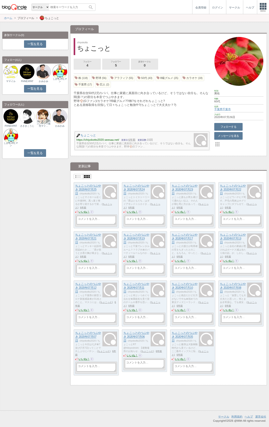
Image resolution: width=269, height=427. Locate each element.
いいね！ (84, 211)
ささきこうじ (27, 126)
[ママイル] (10, 71)
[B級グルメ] (168, 78)
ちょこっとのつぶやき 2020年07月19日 (136, 238)
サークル (223, 416)
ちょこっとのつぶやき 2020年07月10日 (185, 287)
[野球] (99, 78)
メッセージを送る (228, 135)
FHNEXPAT (27, 81)
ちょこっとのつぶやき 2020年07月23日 (185, 189)
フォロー (87, 63)
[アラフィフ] (122, 78)
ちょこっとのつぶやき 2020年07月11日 (136, 287)
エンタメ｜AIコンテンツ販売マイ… (43, 123)
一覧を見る (35, 44)
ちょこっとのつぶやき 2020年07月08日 (233, 287)
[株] (81, 78)
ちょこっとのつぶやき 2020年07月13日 (233, 238)
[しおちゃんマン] (59, 71)
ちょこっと (106, 302)
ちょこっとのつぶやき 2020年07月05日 (185, 336)
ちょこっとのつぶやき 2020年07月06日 (136, 336)
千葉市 (227, 109)
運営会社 (260, 416)
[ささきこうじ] (26, 116)
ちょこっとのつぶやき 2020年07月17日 (185, 238)
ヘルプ (249, 416)
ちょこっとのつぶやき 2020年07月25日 (88, 189)
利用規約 (236, 416)
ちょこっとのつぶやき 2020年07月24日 (136, 189)
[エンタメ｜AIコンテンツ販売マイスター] (43, 116)
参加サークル (144, 63)
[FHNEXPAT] (26, 71)
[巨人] (103, 85)
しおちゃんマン (60, 80)
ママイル (11, 81)
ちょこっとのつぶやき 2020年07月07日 (88, 336)
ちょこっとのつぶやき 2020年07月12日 (88, 287)
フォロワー (116, 63)
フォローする (229, 126)
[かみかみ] (43, 71)
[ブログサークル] (14, 7)
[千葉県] (84, 85)
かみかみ (43, 81)
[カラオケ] (193, 78)
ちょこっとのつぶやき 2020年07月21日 (88, 238)
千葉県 (218, 109)
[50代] (145, 78)
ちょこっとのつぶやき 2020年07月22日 (233, 189)
